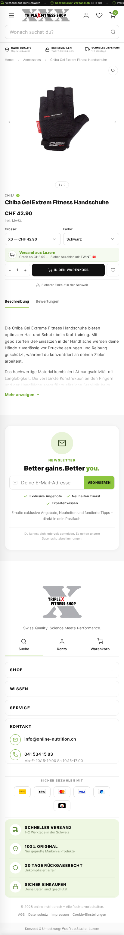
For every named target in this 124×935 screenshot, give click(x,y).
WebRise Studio (74, 929)
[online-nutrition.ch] (47, 15)
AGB (21, 914)
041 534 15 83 (38, 754)
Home (9, 60)
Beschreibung (17, 301)
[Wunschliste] (99, 15)
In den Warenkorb (71, 270)
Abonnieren (99, 482)
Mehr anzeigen (19, 394)
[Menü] (11, 15)
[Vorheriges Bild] (9, 121)
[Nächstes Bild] (115, 121)
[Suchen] (113, 32)
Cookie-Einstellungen (89, 914)
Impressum (60, 914)
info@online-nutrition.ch (50, 738)
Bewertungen (47, 301)
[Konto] (86, 15)
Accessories (32, 60)
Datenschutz (38, 914)
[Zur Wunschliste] (113, 70)
